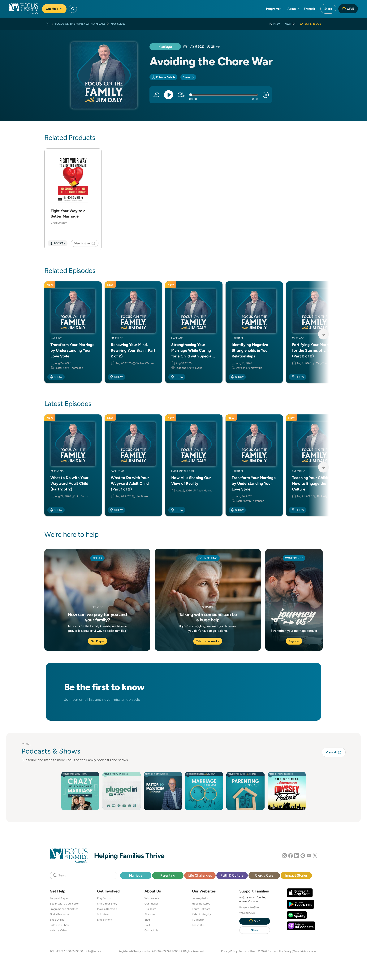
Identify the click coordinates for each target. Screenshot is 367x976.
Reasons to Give (249, 907)
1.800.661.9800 (73, 951)
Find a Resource (59, 914)
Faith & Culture (232, 875)
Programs (272, 9)
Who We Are (152, 898)
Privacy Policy (229, 951)
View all (331, 752)
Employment (104, 919)
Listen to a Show (59, 924)
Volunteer (103, 914)
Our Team (150, 908)
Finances (150, 914)
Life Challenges (200, 875)
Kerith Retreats (201, 908)
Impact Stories (296, 875)
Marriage (165, 47)
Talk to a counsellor (207, 641)
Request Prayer (59, 898)
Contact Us (151, 930)
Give (350, 9)
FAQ (147, 924)
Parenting (167, 875)
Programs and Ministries (64, 908)
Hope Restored (201, 903)
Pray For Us (104, 898)
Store (328, 9)
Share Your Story (107, 903)
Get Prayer (97, 641)
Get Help (52, 9)
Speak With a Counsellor (64, 903)
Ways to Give (247, 912)
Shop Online (57, 919)
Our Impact (151, 903)
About (291, 9)
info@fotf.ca (93, 951)
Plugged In (198, 919)
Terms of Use (247, 951)
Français (309, 9)
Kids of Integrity (201, 914)
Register (294, 641)
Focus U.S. (198, 924)
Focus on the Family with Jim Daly (80, 23)
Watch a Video (58, 930)
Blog (147, 919)
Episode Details (165, 77)
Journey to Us (200, 898)
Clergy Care (264, 875)
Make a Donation (107, 908)
